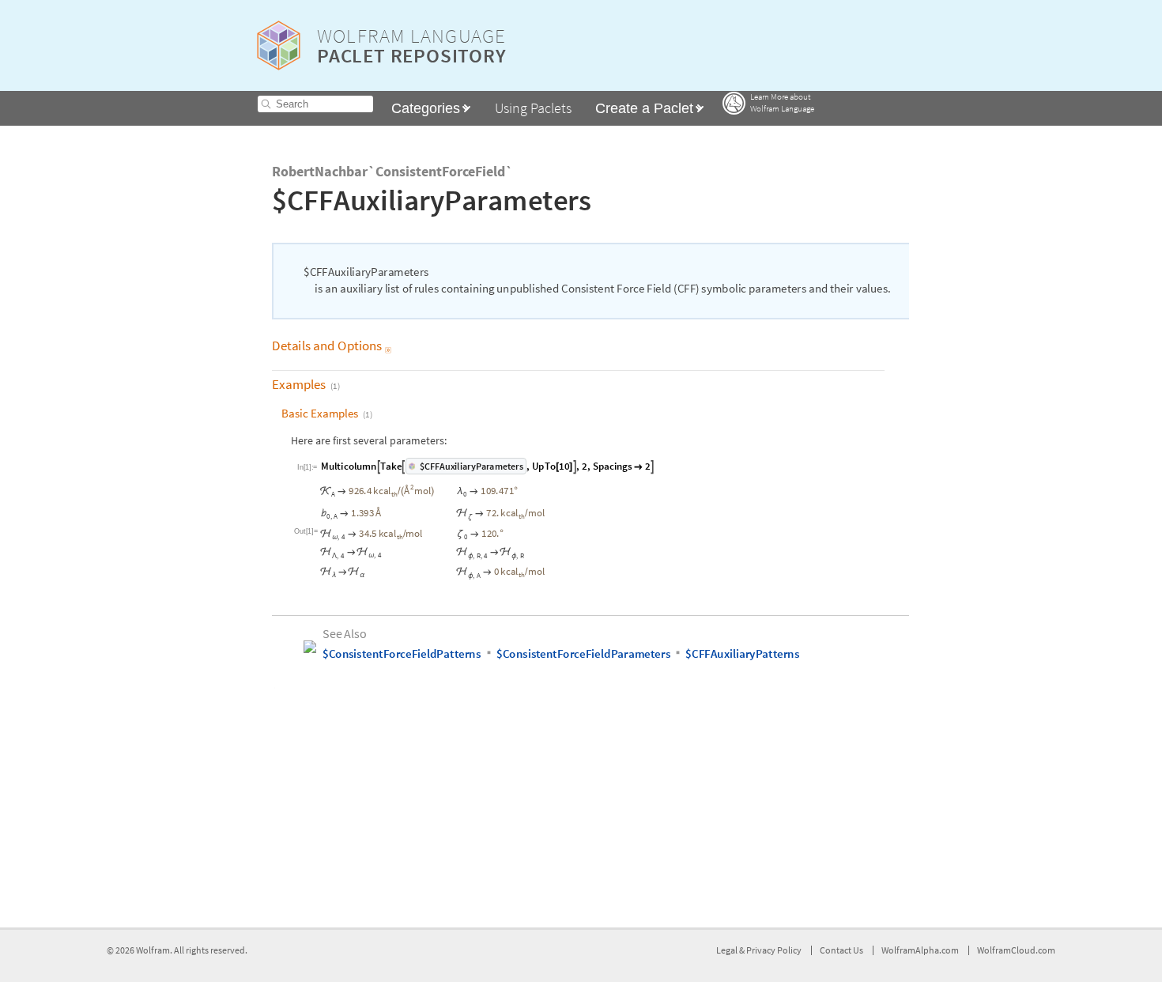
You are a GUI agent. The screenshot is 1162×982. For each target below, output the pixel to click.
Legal (727, 950)
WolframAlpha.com (920, 950)
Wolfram (153, 950)
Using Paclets (533, 108)
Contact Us (841, 950)
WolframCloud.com (1016, 950)
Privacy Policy (774, 950)
